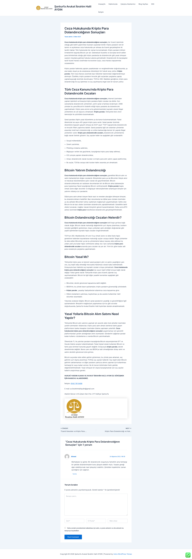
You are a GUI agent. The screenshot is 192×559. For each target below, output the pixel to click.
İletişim (101, 12)
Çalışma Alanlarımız (128, 4)
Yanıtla (74, 474)
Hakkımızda (112, 4)
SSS (152, 4)
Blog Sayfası (143, 4)
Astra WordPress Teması (123, 554)
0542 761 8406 (76, 383)
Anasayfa (101, 4)
